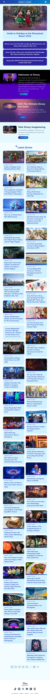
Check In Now (23, 94)
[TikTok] (15, 688)
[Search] (4, 1)
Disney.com (36, 693)
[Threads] (35, 688)
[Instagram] (23, 688)
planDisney (21, 693)
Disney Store (27, 693)
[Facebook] (27, 688)
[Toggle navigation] (45, 1)
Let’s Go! (22, 117)
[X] (31, 688)
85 (34, 666)
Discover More (23, 137)
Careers (31, 693)
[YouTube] (19, 688)
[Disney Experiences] (25, 684)
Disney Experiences (15, 693)
